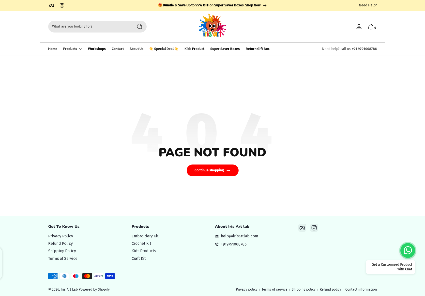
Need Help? (368, 5)
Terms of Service (62, 258)
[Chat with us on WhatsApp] (407, 250)
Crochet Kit (141, 243)
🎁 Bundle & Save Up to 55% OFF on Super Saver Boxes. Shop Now (209, 5)
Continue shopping (209, 170)
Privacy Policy (60, 236)
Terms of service (275, 289)
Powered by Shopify (94, 289)
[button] (371, 26)
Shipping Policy (62, 250)
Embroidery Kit (145, 236)
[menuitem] (87, 236)
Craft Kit (139, 258)
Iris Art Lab (69, 289)
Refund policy (330, 289)
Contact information (361, 289)
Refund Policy (60, 243)
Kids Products (144, 250)
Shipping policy (304, 289)
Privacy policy (247, 289)
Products (70, 49)
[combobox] (89, 27)
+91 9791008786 (364, 49)
